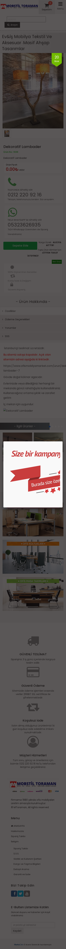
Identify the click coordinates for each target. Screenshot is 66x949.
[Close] (63, 441)
